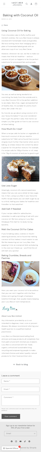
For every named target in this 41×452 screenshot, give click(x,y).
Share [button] (6, 25)
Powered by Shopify (27, 448)
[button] (4, 4)
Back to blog (22, 364)
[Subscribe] (34, 433)
